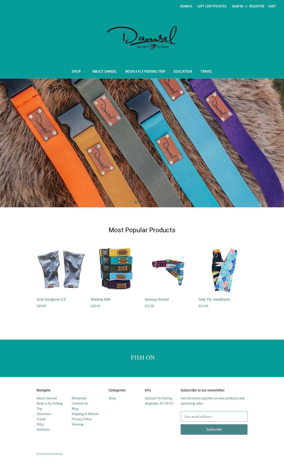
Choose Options (61, 274)
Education (182, 71)
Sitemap (78, 424)
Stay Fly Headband (214, 299)
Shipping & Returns (85, 414)
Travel (206, 71)
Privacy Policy (82, 419)
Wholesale (79, 398)
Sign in (237, 6)
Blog (75, 408)
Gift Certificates (211, 6)
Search (186, 6)
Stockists (43, 429)
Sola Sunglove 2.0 (51, 299)
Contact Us (80, 403)
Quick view (61, 265)
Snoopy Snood (157, 299)
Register (256, 6)
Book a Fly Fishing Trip (145, 71)
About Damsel (104, 71)
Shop (77, 71)
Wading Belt (101, 299)
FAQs (40, 424)
